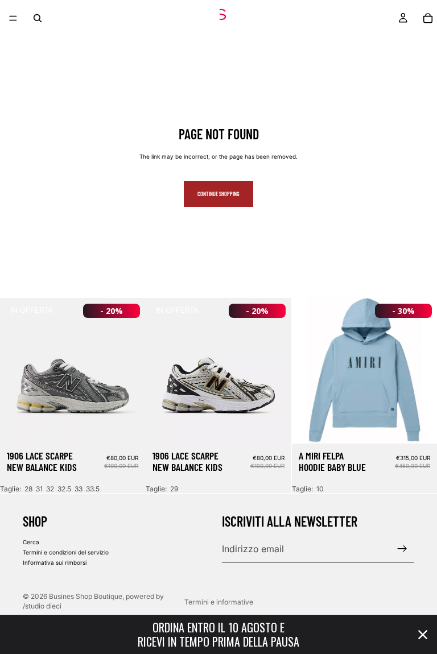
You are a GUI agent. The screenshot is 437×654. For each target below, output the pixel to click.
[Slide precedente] (17, 370)
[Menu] (13, 18)
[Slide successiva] (128, 370)
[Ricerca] (37, 18)
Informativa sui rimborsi (54, 562)
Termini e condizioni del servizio (66, 552)
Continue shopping (218, 194)
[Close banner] (422, 634)
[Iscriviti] (402, 549)
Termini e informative (218, 602)
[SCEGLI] (128, 426)
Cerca (31, 542)
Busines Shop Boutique (85, 596)
